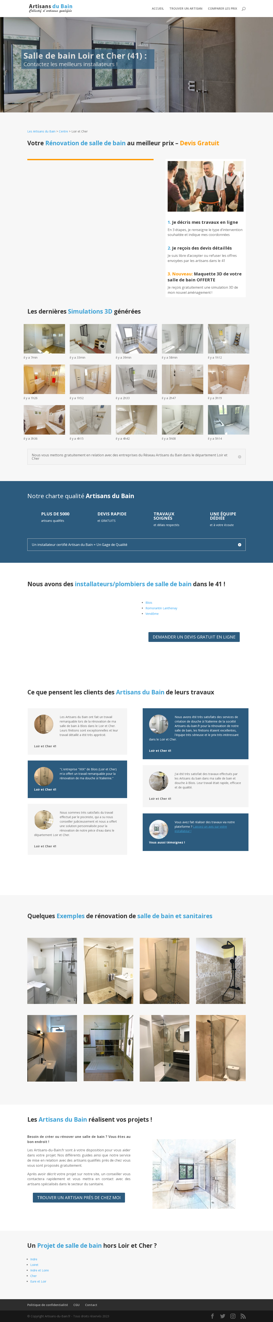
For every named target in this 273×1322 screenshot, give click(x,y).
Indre (33, 1259)
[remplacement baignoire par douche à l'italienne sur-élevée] (221, 1003)
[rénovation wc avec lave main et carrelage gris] (164, 1080)
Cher (33, 1276)
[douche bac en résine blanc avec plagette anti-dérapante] (108, 1080)
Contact (91, 1305)
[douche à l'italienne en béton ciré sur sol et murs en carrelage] (221, 1080)
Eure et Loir (38, 1281)
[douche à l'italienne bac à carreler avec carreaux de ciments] (164, 1003)
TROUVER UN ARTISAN (185, 8)
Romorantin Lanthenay (161, 608)
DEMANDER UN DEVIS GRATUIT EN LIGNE (194, 637)
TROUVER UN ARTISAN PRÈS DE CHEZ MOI (79, 1197)
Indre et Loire (39, 1270)
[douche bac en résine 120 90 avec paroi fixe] (52, 1003)
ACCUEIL (158, 8)
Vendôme (152, 614)
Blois (148, 603)
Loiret (34, 1265)
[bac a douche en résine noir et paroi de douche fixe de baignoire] (52, 1080)
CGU (76, 1305)
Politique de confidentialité (47, 1305)
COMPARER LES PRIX (222, 8)
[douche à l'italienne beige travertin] (108, 1003)
